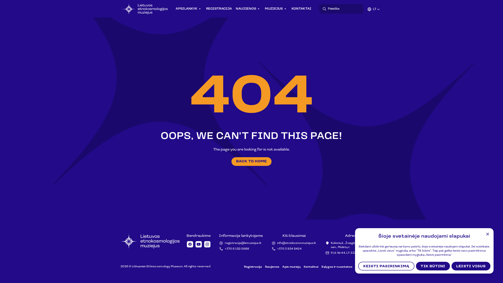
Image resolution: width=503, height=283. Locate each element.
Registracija (219, 8)
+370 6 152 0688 (237, 248)
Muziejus (274, 8)
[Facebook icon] (190, 244)
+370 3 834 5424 (289, 248)
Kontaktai (301, 8)
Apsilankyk (186, 8)
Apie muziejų (291, 267)
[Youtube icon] (199, 244)
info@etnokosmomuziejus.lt (296, 243)
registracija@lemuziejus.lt (243, 243)
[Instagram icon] (207, 244)
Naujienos (246, 8)
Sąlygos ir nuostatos (336, 267)
